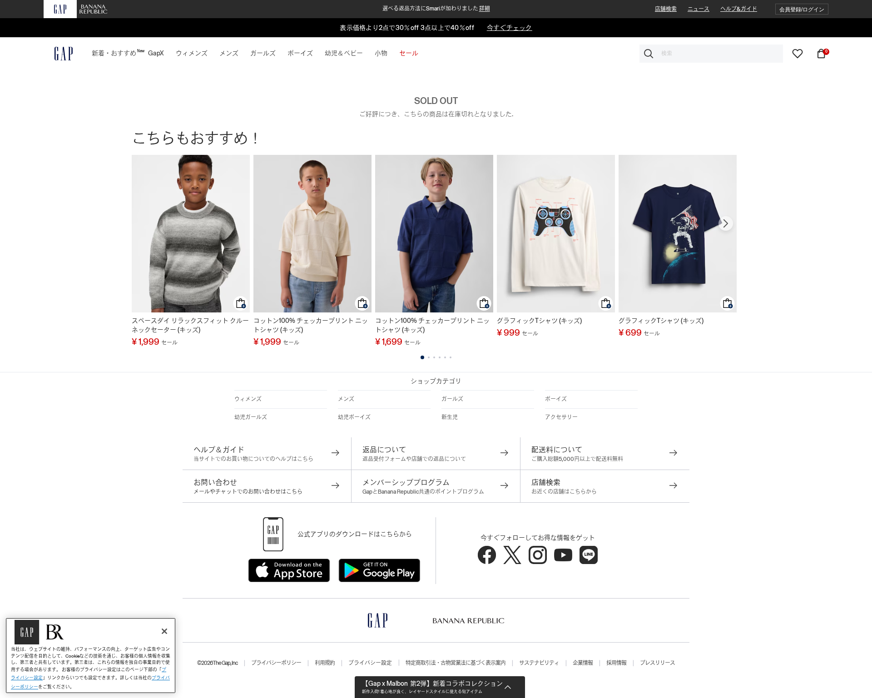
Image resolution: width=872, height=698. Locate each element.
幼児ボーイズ (354, 417)
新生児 (449, 417)
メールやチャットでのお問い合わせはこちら (247, 492)
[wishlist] (797, 53)
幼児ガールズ (250, 417)
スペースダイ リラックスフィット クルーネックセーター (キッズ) (190, 325)
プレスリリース (657, 663)
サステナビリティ (539, 663)
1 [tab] (422, 357)
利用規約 (325, 663)
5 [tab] (445, 357)
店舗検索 (666, 9)
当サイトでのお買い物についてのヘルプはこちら (253, 459)
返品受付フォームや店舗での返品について (414, 459)
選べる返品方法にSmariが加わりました (436, 8)
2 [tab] (429, 357)
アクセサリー (561, 417)
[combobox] (711, 54)
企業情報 (583, 663)
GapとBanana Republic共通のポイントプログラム (423, 492)
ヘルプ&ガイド (738, 9)
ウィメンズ (248, 399)
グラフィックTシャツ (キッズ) (539, 320)
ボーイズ (556, 399)
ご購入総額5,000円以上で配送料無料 (577, 459)
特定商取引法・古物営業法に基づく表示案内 (455, 663)
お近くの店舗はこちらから (564, 492)
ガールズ (452, 399)
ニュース (698, 9)
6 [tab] (450, 357)
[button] (802, 9)
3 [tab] (434, 357)
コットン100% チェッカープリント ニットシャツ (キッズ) (310, 325)
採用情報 (616, 663)
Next (725, 223)
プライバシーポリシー (276, 663)
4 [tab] (440, 357)
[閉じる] (164, 631)
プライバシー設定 (370, 663)
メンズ (346, 399)
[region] (90, 655)
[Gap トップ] (58, 53)
